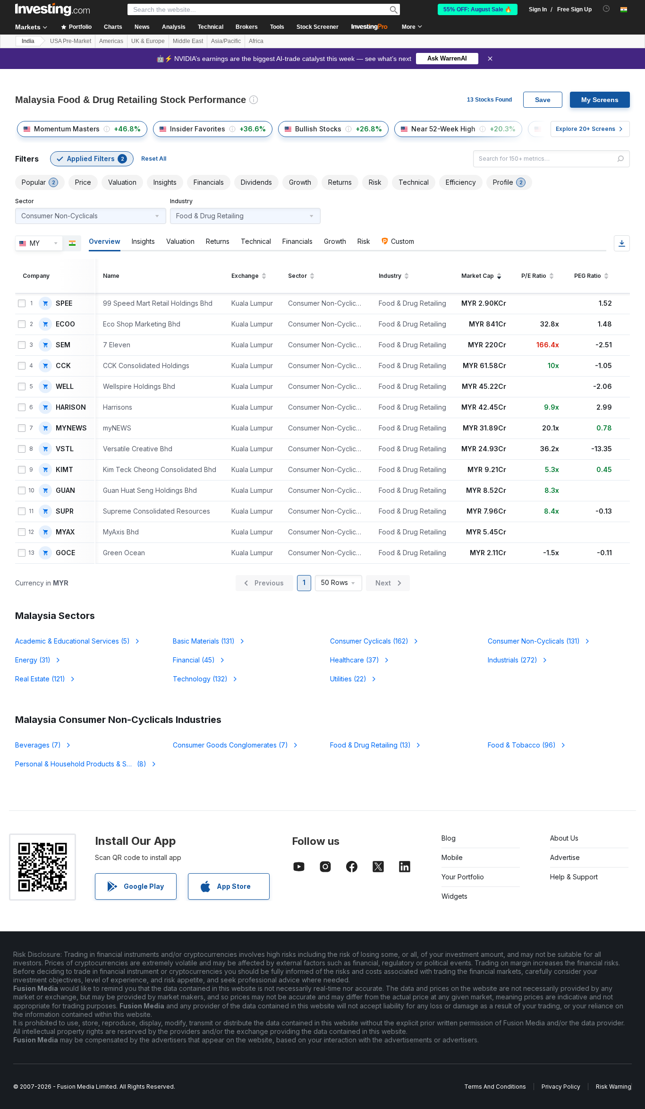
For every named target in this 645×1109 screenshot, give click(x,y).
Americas (111, 41)
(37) (354, 660)
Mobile (452, 857)
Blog (448, 838)
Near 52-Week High (443, 129)
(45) (194, 660)
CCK (63, 365)
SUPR (65, 511)
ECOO (65, 324)
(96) (522, 745)
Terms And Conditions (495, 1086)
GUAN (65, 490)
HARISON (71, 407)
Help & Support (574, 877)
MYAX (65, 532)
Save (543, 99)
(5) (72, 641)
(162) (369, 641)
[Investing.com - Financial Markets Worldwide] (52, 9)
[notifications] (606, 8)
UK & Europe (148, 41)
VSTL (65, 449)
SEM (63, 345)
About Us (564, 838)
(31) (33, 660)
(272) (512, 660)
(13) (370, 745)
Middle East (188, 41)
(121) (40, 679)
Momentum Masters (67, 129)
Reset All (153, 158)
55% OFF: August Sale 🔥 (477, 9)
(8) (82, 764)
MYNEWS (71, 428)
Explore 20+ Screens (585, 128)
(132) (200, 679)
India (28, 41)
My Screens (600, 99)
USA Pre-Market (70, 41)
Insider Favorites (197, 129)
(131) (204, 641)
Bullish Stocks (318, 129)
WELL (65, 386)
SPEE (64, 303)
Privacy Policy (561, 1086)
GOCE (65, 553)
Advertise (565, 857)
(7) (38, 745)
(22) (348, 679)
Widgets (454, 896)
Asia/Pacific (226, 41)
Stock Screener (318, 27)
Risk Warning (613, 1086)
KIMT (64, 469)
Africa (256, 41)
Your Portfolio (462, 877)
